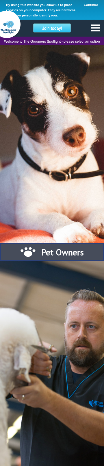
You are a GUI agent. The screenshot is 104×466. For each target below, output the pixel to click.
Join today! (52, 28)
